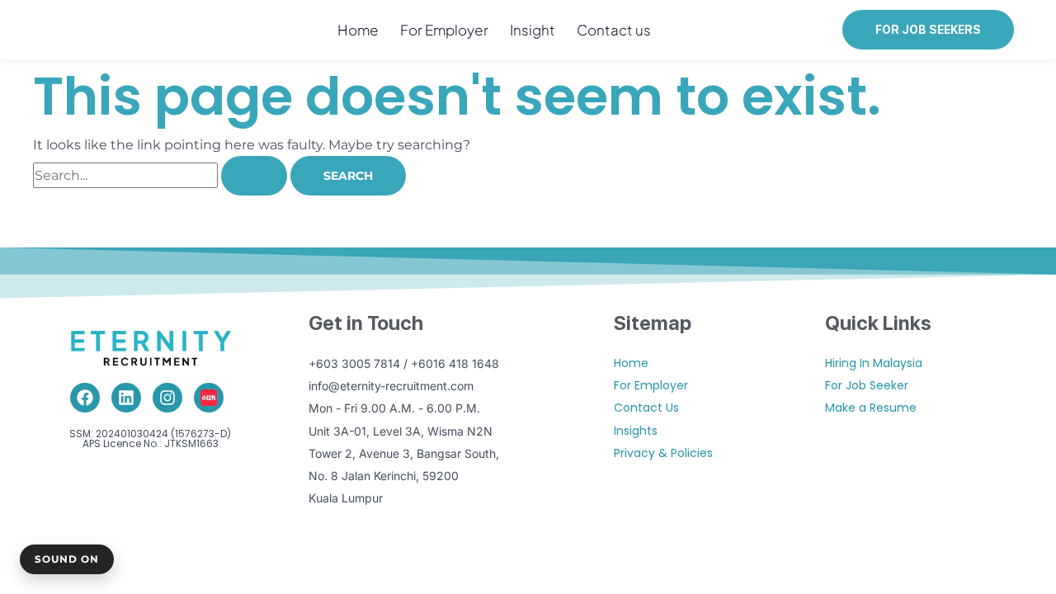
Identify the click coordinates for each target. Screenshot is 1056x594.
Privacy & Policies (663, 453)
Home (358, 30)
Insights (636, 430)
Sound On (67, 559)
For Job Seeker (866, 385)
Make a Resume (871, 407)
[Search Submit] (254, 176)
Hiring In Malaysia (873, 363)
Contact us (614, 30)
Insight (532, 30)
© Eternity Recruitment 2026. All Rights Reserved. (528, 558)
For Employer (444, 30)
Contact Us (646, 407)
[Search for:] (161, 175)
